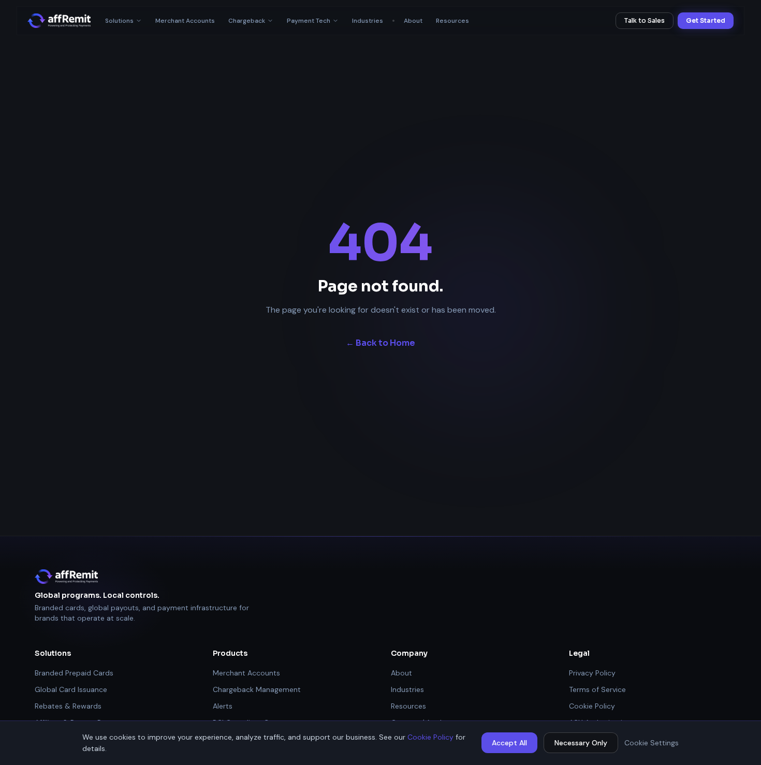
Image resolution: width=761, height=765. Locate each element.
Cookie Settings (651, 742)
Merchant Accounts (185, 21)
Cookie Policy (430, 737)
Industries (367, 21)
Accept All (509, 742)
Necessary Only (580, 742)
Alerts (222, 706)
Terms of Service (597, 689)
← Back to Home (380, 342)
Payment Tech (308, 21)
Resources (452, 21)
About (413, 21)
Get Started (705, 20)
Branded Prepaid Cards (74, 673)
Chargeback (246, 21)
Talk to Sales (644, 20)
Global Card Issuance (71, 689)
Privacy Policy (592, 673)
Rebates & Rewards (68, 706)
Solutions (119, 21)
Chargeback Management (257, 689)
